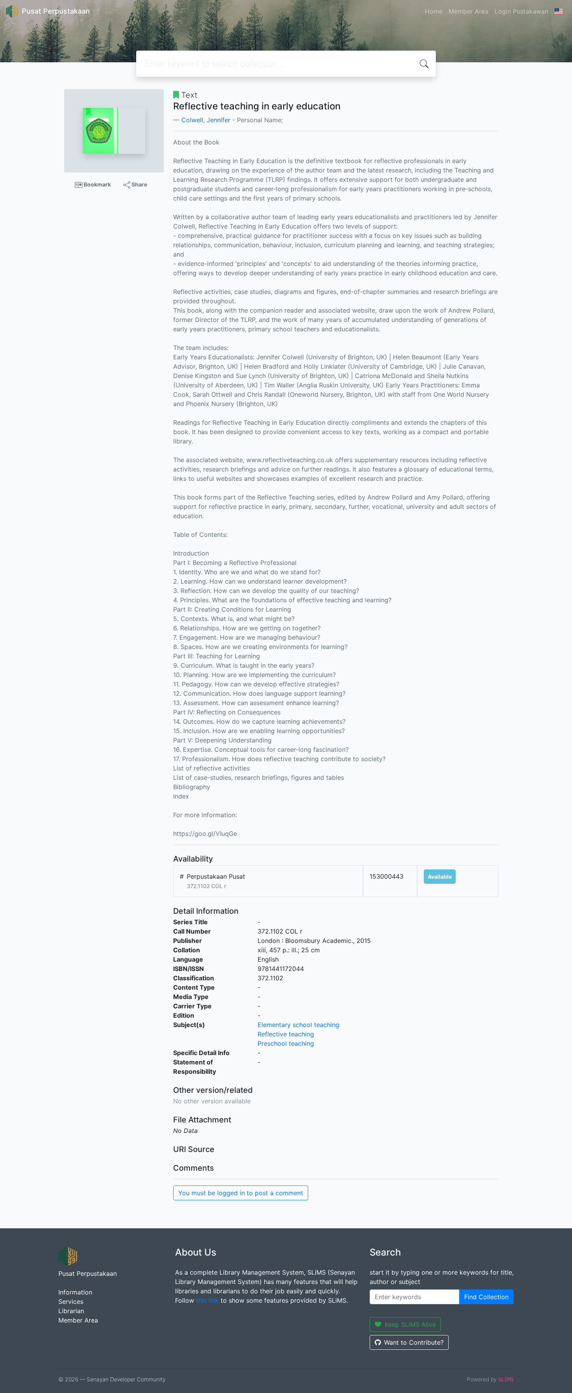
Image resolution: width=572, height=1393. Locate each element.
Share (138, 184)
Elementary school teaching (298, 1025)
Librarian (71, 1311)
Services (70, 1301)
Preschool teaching (286, 1043)
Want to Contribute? (414, 1342)
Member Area (468, 11)
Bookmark (96, 184)
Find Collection (486, 1297)
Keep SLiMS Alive (410, 1324)
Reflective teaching (286, 1034)
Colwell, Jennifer (205, 120)
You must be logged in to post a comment (240, 1193)
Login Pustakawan (521, 11)
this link (207, 1300)
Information (75, 1292)
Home (433, 11)
